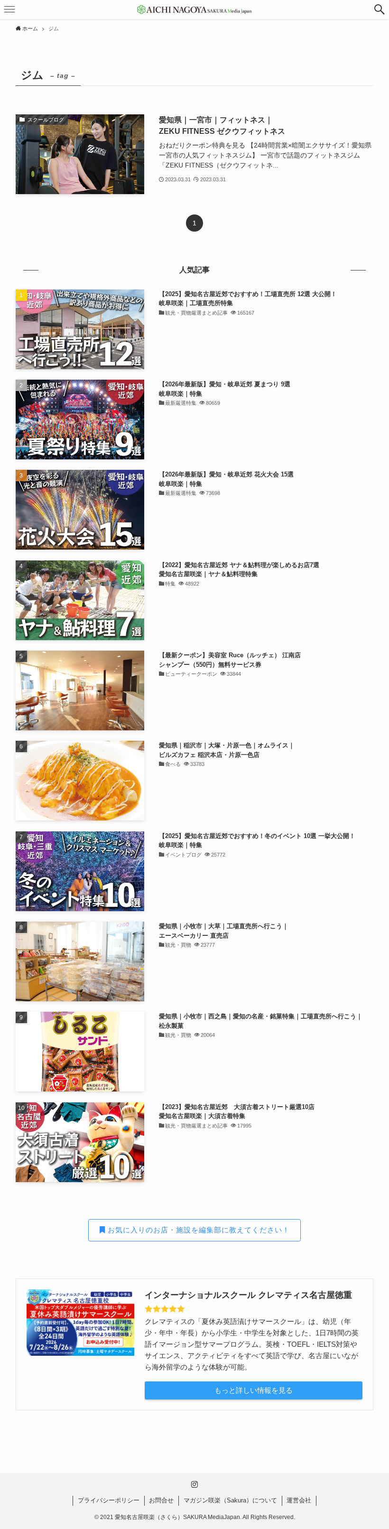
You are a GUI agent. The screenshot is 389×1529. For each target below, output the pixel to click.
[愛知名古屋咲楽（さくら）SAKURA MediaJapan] (194, 9)
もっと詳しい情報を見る (253, 1390)
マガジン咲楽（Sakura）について (230, 1500)
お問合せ (161, 1500)
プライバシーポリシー (108, 1500)
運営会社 (299, 1500)
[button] (379, 9)
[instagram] (194, 1484)
